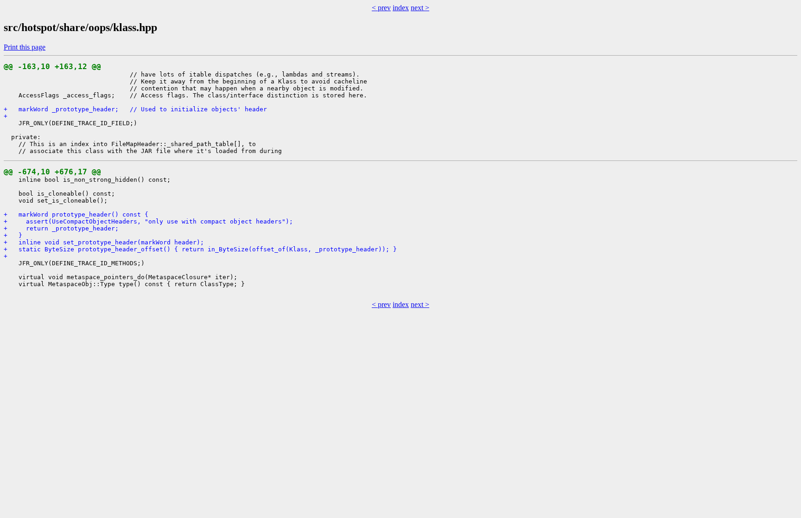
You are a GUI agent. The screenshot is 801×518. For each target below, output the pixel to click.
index (401, 8)
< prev (381, 8)
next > (420, 8)
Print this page (24, 47)
